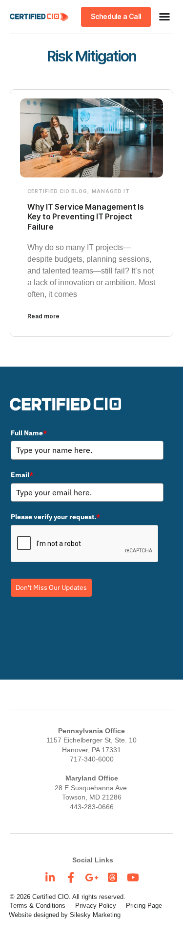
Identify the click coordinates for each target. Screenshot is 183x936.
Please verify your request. (55, 516)
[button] (164, 16)
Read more (43, 316)
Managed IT (111, 191)
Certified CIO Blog (57, 191)
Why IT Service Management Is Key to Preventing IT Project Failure (85, 217)
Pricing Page (144, 905)
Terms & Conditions (37, 905)
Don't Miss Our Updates (51, 587)
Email (22, 474)
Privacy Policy (95, 905)
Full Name (29, 433)
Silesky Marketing (95, 914)
